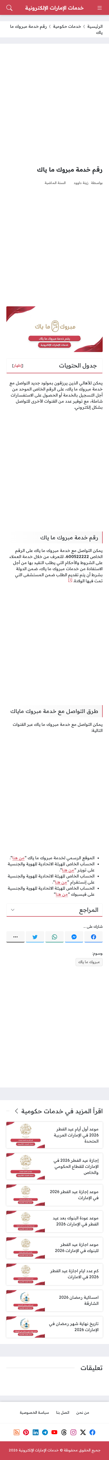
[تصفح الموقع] (100, 8)
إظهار (18, 365)
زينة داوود (81, 182)
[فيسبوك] (93, 936)
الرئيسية (95, 26)
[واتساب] (54, 936)
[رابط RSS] (16, 1432)
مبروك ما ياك (89, 962)
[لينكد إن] (35, 1432)
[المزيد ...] (15, 936)
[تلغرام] (45, 1432)
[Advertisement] (54, 104)
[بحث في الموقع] (9, 8)
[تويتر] (35, 936)
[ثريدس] (64, 1432)
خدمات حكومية (67, 26)
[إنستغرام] (73, 1432)
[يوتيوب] (54, 1432)
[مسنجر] (74, 936)
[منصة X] (83, 1432)
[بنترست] (26, 1432)
